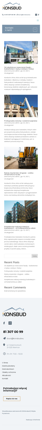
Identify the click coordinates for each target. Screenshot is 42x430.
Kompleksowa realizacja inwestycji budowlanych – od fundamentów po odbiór (20, 227)
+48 (9, 14)
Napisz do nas (11, 399)
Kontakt (5, 378)
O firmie (5, 363)
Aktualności (6, 375)
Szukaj (35, 256)
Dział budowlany (8, 366)
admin (17, 71)
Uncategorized (8, 73)
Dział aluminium (8, 369)
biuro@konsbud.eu (24, 14)
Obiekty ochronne (9, 372)
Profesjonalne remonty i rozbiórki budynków (20, 121)
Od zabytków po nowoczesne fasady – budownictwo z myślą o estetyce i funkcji (19, 68)
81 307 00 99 (13, 332)
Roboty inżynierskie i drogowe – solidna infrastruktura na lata (18, 174)
